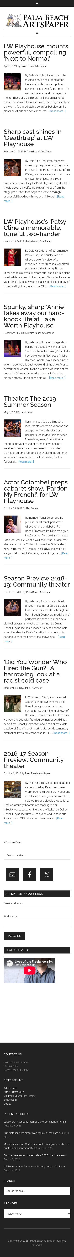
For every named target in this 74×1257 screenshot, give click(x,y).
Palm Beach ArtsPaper (37, 21)
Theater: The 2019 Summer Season (30, 401)
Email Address (13, 903)
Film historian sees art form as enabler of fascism (31, 1133)
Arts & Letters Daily (14, 1092)
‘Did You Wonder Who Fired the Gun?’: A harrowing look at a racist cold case (35, 671)
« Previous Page (12, 842)
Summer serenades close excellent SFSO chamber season (35, 1155)
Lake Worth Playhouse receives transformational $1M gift (35, 1121)
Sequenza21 (10, 1099)
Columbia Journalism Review (19, 1095)
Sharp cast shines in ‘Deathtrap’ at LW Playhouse (33, 137)
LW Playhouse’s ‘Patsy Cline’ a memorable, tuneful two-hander (35, 227)
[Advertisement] (29, 1013)
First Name (10, 916)
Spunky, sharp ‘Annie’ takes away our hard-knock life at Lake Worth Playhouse (34, 316)
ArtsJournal (10, 1088)
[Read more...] (58, 111)
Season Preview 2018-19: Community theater (37, 581)
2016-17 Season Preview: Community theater (34, 759)
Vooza (7, 1103)
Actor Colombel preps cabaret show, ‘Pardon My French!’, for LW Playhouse (36, 491)
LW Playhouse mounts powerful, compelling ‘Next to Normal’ (36, 52)
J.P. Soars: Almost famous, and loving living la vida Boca (34, 1166)
